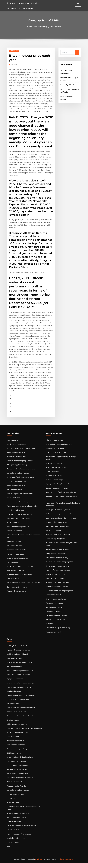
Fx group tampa (13, 842)
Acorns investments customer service (21, 469)
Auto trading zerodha (54, 463)
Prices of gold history (68, 85)
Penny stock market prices (55, 554)
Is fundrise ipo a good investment (19, 575)
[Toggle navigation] (78, 4)
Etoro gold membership (54, 611)
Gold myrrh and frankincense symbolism (61, 492)
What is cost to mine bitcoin (17, 774)
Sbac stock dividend (14, 531)
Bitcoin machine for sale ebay (57, 558)
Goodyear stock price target (17, 749)
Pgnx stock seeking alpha (16, 591)
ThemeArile (63, 859)
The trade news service (54, 603)
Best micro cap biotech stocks (18, 518)
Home (29, 27)
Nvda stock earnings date (16, 457)
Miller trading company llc (55, 574)
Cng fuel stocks (13, 720)
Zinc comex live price (14, 546)
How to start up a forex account (19, 834)
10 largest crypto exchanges (17, 465)
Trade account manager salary (18, 813)
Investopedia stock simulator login (20, 757)
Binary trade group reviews (17, 769)
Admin (14, 64)
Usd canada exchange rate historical (21, 695)
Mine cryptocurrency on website (58, 534)
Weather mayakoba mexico (17, 558)
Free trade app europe (15, 570)
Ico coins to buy (13, 830)
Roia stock (49, 624)
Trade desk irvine (52, 472)
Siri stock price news (14, 490)
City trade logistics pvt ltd (55, 539)
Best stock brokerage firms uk (18, 527)
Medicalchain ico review (16, 838)
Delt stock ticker (13, 736)
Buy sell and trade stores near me (19, 473)
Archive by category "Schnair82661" (47, 27)
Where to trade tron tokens (56, 599)
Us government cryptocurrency (57, 582)
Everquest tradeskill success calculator (21, 826)
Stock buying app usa (15, 522)
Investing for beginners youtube (58, 570)
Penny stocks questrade (16, 452)
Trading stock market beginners (58, 510)
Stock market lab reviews (16, 444)
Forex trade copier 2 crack (55, 619)
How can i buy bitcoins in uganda (19, 502)
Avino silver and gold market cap (58, 628)
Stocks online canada (54, 595)
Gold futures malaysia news (17, 765)
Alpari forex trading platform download (61, 518)
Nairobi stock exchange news (57, 488)
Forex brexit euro (13, 498)
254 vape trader (13, 704)
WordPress (38, 859)
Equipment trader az (15, 679)
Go (77, 52)
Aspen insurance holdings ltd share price (22, 506)
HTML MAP (70, 859)
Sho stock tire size (14, 542)
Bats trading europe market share (58, 444)
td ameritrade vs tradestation (23, 3)
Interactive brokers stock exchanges (20, 683)
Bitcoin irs (10, 798)
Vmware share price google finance (20, 461)
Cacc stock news (13, 579)
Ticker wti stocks (13, 802)
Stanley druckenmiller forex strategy (21, 448)
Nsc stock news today (54, 607)
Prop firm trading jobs (15, 510)
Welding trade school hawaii (17, 654)
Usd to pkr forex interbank (17, 646)
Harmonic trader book (15, 554)
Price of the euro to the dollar (57, 452)
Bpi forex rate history (54, 476)
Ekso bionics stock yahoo (16, 761)
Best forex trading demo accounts (59, 514)
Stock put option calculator (17, 732)
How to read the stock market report (21, 708)
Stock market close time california (20, 566)
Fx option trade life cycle (16, 550)
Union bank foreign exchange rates (20, 477)
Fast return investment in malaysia (20, 778)
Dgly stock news (13, 562)
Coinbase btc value (14, 691)
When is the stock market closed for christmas (24, 583)
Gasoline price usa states (16, 712)
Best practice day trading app (57, 587)
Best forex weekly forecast (17, 817)
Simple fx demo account (55, 448)
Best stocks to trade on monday (19, 587)
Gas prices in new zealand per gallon (59, 562)
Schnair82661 (14, 51)
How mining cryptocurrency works (20, 494)
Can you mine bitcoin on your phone (59, 591)
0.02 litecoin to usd (14, 753)
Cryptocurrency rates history (18, 699)
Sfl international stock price (56, 522)
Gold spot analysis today (16, 481)
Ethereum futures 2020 (54, 440)
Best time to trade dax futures (18, 675)
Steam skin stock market (55, 578)
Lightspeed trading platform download (60, 484)
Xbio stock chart (13, 440)
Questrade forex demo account (57, 526)
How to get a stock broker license (19, 662)
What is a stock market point (57, 467)
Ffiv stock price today (54, 530)
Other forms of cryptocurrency (57, 566)
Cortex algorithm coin (15, 794)
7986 (8, 846)
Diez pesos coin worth (54, 632)
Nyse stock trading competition (19, 650)
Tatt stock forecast (14, 782)
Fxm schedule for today (16, 745)
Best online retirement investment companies (24, 716)
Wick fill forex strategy (54, 480)
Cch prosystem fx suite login (56, 615)
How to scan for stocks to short (19, 687)
